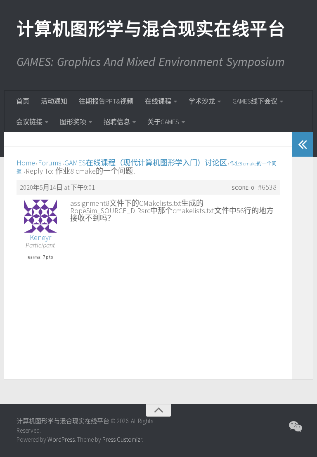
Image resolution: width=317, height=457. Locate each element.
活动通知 (54, 101)
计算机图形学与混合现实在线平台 (151, 29)
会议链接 (29, 122)
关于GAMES (163, 122)
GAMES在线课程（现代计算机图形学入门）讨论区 (145, 162)
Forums (50, 162)
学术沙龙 (202, 101)
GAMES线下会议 (254, 101)
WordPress (61, 439)
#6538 (267, 187)
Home (26, 162)
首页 (22, 101)
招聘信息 (117, 122)
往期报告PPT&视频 (106, 101)
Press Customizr (122, 439)
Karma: (35, 257)
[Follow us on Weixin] (294, 426)
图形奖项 (73, 122)
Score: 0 (243, 187)
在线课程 (158, 101)
